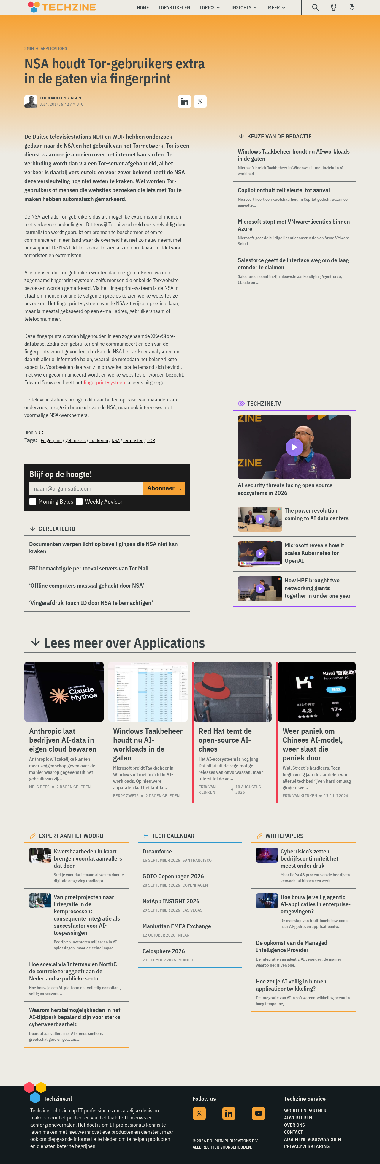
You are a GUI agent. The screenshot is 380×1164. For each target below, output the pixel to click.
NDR (38, 432)
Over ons (294, 1125)
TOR (151, 440)
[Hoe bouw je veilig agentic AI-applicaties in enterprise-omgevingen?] (267, 911)
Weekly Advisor (104, 501)
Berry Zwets (126, 795)
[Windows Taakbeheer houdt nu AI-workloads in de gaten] (148, 692)
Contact (293, 1132)
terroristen (133, 440)
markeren (98, 440)
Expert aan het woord (71, 836)
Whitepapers (284, 836)
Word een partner (305, 1111)
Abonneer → (164, 488)
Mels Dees (39, 787)
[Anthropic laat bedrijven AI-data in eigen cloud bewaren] (64, 692)
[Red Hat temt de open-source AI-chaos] (233, 692)
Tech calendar (173, 836)
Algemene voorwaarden (312, 1139)
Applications (54, 48)
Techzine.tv (264, 403)
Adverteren (298, 1118)
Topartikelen (174, 7)
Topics (207, 7)
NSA (116, 440)
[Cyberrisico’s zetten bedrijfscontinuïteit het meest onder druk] (267, 866)
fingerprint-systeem (105, 382)
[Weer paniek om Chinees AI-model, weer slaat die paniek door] (317, 692)
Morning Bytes (56, 501)
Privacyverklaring (307, 1146)
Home (143, 7)
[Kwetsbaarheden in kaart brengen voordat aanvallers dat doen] (40, 866)
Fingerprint (51, 440)
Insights (241, 7)
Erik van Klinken (207, 789)
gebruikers (75, 440)
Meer (274, 7)
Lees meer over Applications (124, 642)
